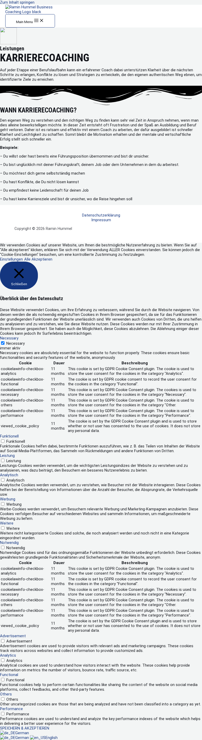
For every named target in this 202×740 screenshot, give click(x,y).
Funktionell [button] (9, 436)
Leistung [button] (7, 455)
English (52, 737)
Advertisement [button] (13, 636)
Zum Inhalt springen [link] (17, 2)
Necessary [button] (9, 338)
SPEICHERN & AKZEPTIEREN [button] (24, 728)
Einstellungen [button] (11, 259)
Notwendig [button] (9, 542)
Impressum (101, 220)
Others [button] (6, 694)
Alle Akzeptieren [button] (38, 259)
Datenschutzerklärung (101, 215)
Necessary (15, 343)
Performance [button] (11, 708)
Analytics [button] (8, 655)
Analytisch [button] (9, 475)
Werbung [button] (7, 499)
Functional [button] (9, 674)
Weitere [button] (6, 523)
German (22, 733)
